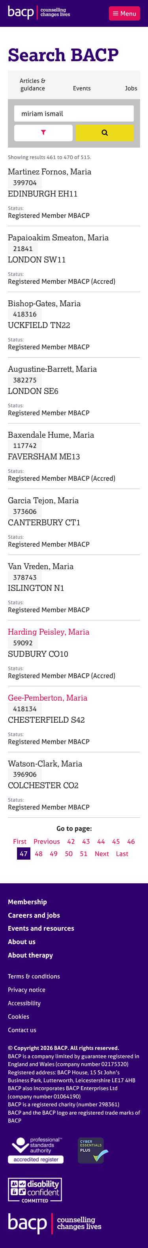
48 (39, 853)
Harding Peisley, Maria (49, 632)
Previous (47, 841)
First (19, 841)
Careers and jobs (34, 915)
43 (86, 841)
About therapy (30, 955)
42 (71, 841)
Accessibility (24, 1003)
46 (131, 841)
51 (84, 853)
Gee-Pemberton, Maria (48, 698)
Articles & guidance (32, 88)
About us (22, 941)
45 (116, 841)
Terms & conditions (34, 976)
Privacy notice (26, 989)
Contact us (22, 1030)
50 (69, 853)
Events (82, 91)
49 (54, 853)
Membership (27, 902)
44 (101, 841)
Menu (128, 13)
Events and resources (41, 928)
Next (102, 853)
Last (122, 853)
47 (24, 853)
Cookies (18, 1016)
